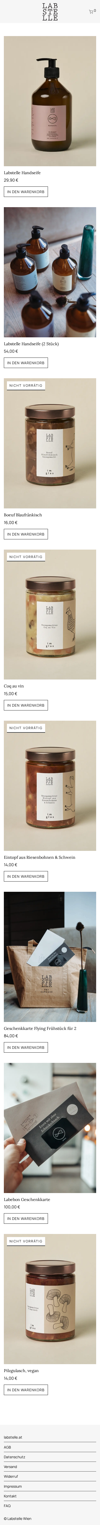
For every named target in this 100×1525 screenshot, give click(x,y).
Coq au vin (14, 685)
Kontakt (10, 1496)
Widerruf (11, 1476)
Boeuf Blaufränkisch (23, 514)
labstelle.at (13, 1437)
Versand (10, 1466)
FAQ (7, 1505)
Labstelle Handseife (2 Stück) (31, 343)
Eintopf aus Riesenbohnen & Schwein (39, 857)
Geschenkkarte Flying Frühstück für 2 (40, 1028)
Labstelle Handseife (22, 172)
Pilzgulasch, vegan (21, 1370)
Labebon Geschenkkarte (27, 1199)
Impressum (13, 1486)
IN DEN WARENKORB (26, 191)
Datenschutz (14, 1456)
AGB (7, 1447)
